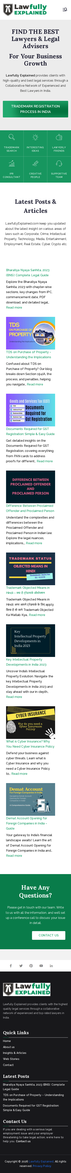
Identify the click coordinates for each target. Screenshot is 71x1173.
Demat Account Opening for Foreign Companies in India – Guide (26, 823)
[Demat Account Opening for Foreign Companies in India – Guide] (30, 799)
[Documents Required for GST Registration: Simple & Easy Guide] (30, 410)
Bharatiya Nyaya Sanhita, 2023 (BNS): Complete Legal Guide (34, 1087)
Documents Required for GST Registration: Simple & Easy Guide (31, 1108)
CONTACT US (49, 935)
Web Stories (11, 1058)
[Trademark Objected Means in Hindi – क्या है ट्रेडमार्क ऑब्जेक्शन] (30, 569)
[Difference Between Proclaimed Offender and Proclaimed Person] (30, 487)
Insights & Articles (14, 1052)
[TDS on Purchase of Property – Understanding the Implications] (30, 333)
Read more (14, 307)
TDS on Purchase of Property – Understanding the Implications (33, 1097)
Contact (8, 1065)
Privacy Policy (42, 1166)
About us (9, 1047)
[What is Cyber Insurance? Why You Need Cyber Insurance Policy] (30, 722)
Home (7, 1041)
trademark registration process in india (35, 109)
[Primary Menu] (65, 10)
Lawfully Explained (41, 1161)
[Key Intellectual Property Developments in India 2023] (30, 640)
